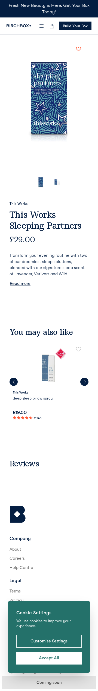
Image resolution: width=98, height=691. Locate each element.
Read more (20, 283)
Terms (15, 591)
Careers (17, 558)
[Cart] (52, 25)
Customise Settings (49, 641)
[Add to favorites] (78, 49)
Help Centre (21, 567)
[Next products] (84, 382)
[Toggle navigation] (41, 25)
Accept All (49, 658)
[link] (49, 384)
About (15, 549)
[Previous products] (14, 382)
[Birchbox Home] (19, 25)
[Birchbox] (18, 514)
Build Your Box (75, 26)
